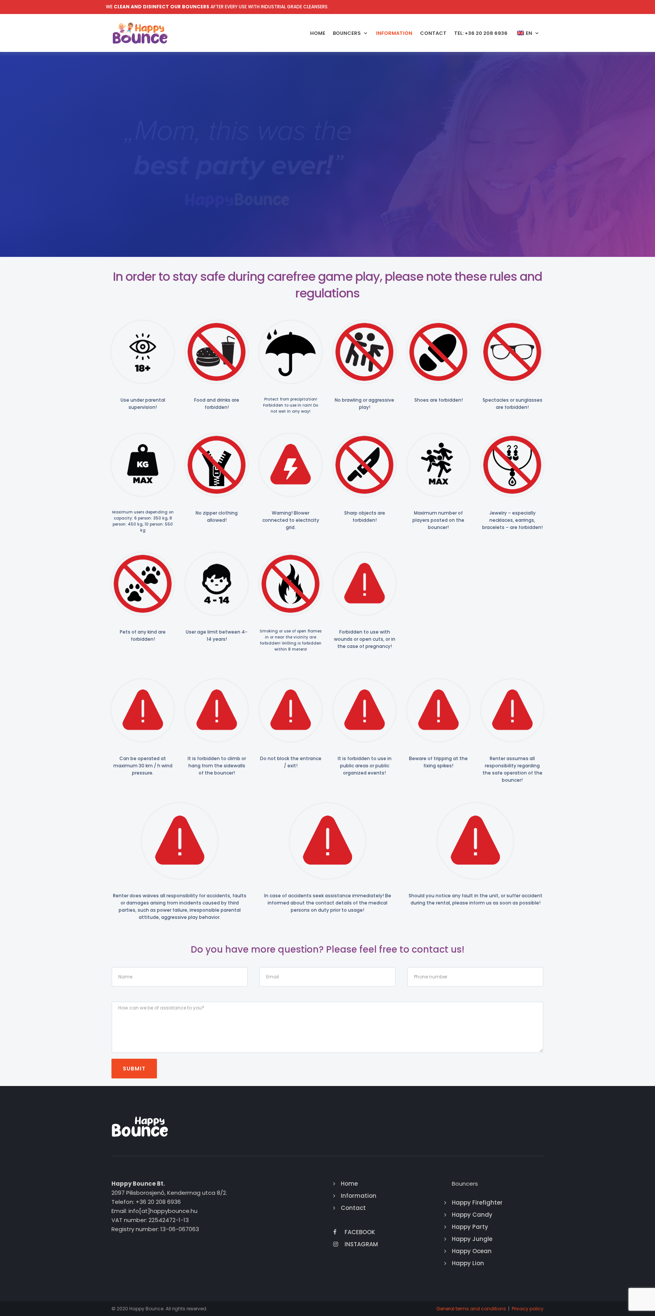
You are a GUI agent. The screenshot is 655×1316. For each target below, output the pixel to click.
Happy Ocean (472, 1251)
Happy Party (470, 1227)
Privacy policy (528, 1308)
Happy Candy (472, 1215)
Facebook (360, 1232)
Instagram (361, 1244)
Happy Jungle (472, 1239)
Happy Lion (468, 1263)
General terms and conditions (471, 1308)
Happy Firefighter (477, 1202)
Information (394, 33)
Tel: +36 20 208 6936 (481, 33)
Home (317, 33)
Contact (433, 33)
